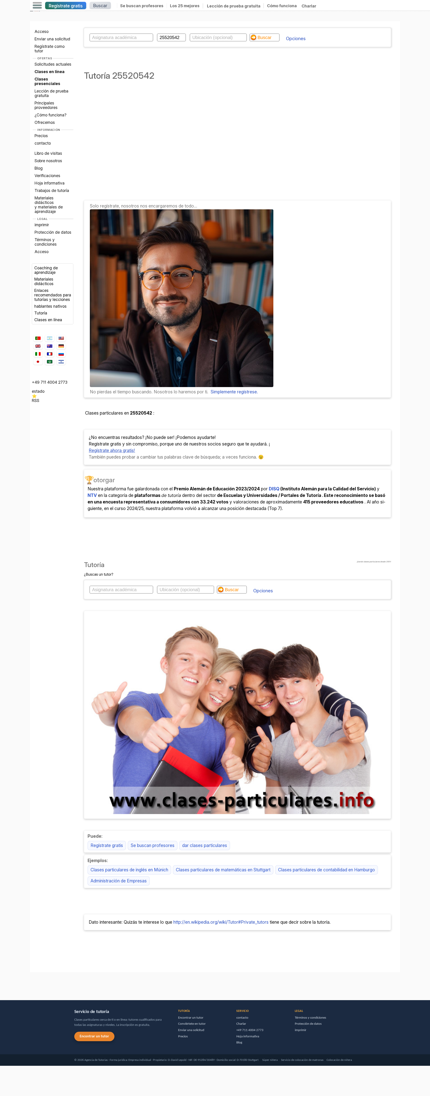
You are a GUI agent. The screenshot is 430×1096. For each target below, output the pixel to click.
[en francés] (49, 354)
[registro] (181, 385)
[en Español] (49, 338)
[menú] (37, 5)
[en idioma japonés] (37, 361)
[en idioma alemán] (60, 346)
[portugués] (37, 338)
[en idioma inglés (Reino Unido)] (37, 346)
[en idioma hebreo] (60, 361)
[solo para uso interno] (31, 984)
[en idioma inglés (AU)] (49, 346)
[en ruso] (60, 354)
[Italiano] (37, 354)
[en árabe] (49, 361)
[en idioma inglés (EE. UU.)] (60, 338)
